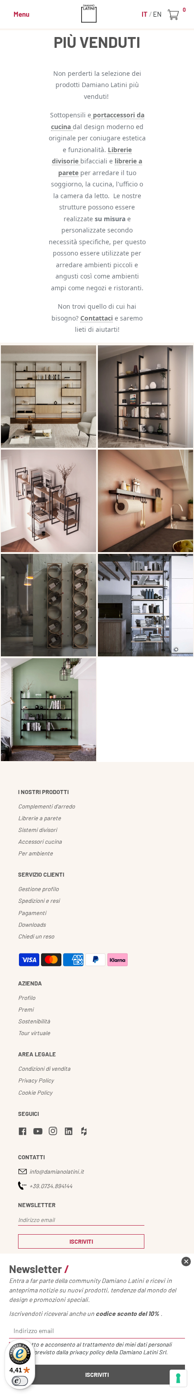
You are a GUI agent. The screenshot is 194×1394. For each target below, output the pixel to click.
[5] (178, 1378)
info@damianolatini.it (56, 1171)
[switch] (20, 1381)
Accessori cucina (40, 841)
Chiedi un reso (36, 936)
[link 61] (24, 1132)
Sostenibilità (34, 1021)
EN (157, 14)
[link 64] (70, 1132)
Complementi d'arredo (46, 806)
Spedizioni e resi (39, 900)
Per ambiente (35, 853)
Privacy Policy (36, 1080)
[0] (175, 15)
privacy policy (86, 1352)
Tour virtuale (34, 1032)
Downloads (32, 924)
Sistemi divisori (37, 829)
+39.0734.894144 (50, 1186)
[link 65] (85, 1132)
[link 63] (54, 1132)
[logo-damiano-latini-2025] (97, 14)
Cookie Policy (35, 1092)
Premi (25, 1009)
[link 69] (186, 1261)
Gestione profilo (38, 888)
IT (145, 14)
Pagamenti (32, 912)
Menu (21, 14)
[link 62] (39, 1132)
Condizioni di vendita (44, 1068)
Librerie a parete (39, 818)
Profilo (26, 997)
